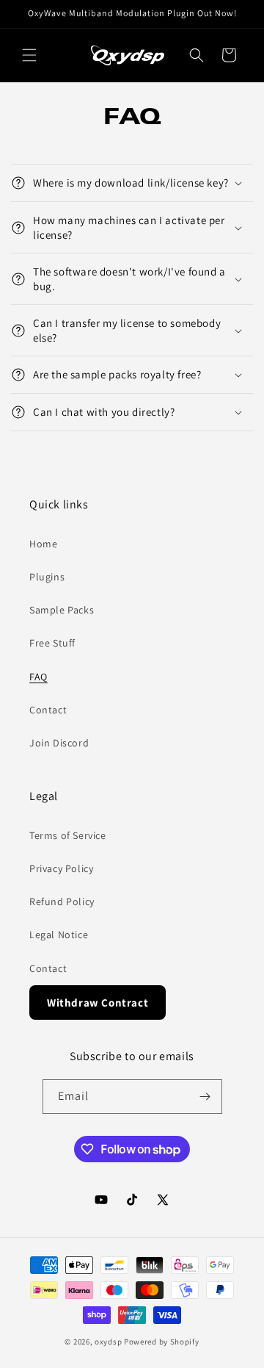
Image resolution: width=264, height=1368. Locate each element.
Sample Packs (61, 609)
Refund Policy (62, 901)
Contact (48, 709)
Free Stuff (52, 642)
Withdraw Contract (97, 1002)
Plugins (47, 576)
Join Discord (59, 742)
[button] (29, 55)
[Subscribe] (205, 1096)
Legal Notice (58, 934)
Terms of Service (67, 835)
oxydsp (108, 1341)
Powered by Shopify (161, 1341)
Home (43, 543)
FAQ (38, 676)
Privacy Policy (61, 868)
